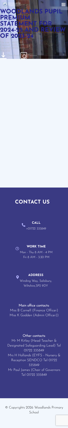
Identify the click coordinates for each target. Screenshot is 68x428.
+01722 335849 (36, 228)
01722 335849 (34, 350)
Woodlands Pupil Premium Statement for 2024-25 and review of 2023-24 (33, 24)
